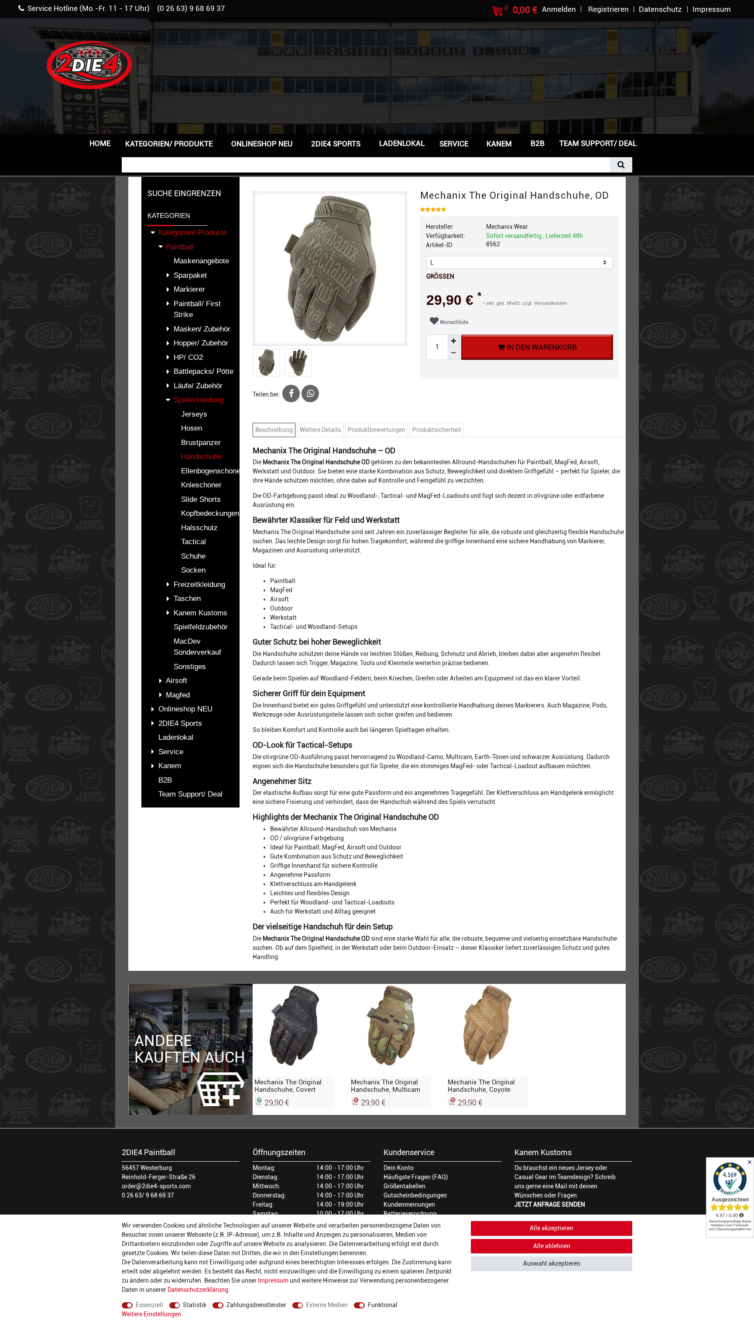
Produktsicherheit (436, 429)
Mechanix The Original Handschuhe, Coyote (481, 1085)
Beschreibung (274, 429)
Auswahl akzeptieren (551, 1263)
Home (99, 143)
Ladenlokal (402, 143)
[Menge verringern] (454, 353)
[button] (658, 143)
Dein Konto (399, 1167)
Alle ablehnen (551, 1245)
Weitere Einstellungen (151, 1314)
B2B (538, 143)
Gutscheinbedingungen (415, 1195)
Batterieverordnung (410, 1213)
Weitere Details (320, 429)
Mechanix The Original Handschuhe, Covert (288, 1085)
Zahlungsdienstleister (256, 1304)
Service (453, 143)
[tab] (275, 430)
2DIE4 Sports (335, 143)
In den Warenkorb (540, 347)
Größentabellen (404, 1186)
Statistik (194, 1304)
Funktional (383, 1304)
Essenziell (149, 1304)
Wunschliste (453, 322)
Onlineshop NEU (262, 143)
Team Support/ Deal (598, 143)
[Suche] (621, 165)
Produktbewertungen (376, 429)
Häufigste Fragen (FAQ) (416, 1176)
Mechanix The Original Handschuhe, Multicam (385, 1085)
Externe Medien (327, 1304)
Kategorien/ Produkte (168, 143)
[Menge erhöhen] (454, 341)
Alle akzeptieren (551, 1228)
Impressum (273, 1280)
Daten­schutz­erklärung (198, 1289)
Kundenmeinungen (409, 1204)
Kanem (499, 143)
